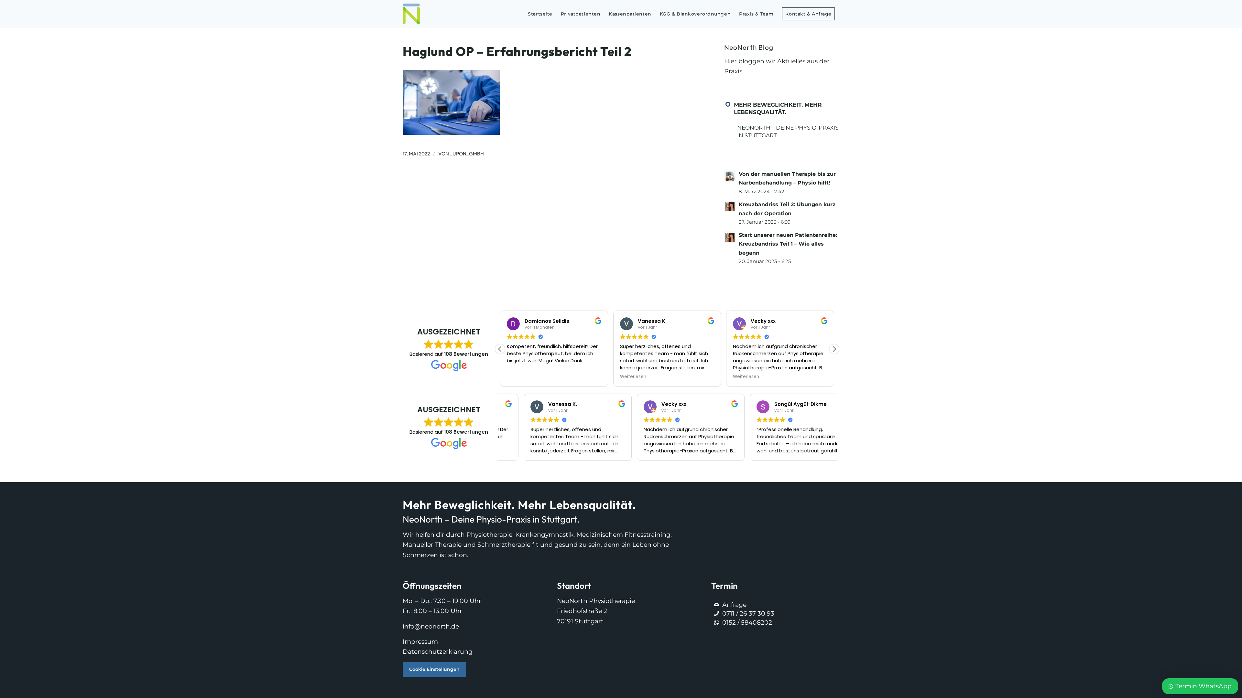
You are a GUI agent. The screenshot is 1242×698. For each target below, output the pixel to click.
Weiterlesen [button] (520, 377)
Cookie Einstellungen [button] (434, 669)
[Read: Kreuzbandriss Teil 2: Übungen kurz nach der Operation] (730, 206)
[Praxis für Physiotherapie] (411, 13)
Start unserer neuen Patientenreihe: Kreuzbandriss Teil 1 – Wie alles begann (788, 244)
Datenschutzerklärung (438, 651)
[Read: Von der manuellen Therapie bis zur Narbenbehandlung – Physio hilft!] (730, 176)
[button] (834, 349)
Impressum (420, 641)
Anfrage (734, 604)
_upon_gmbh (467, 154)
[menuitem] (540, 13)
